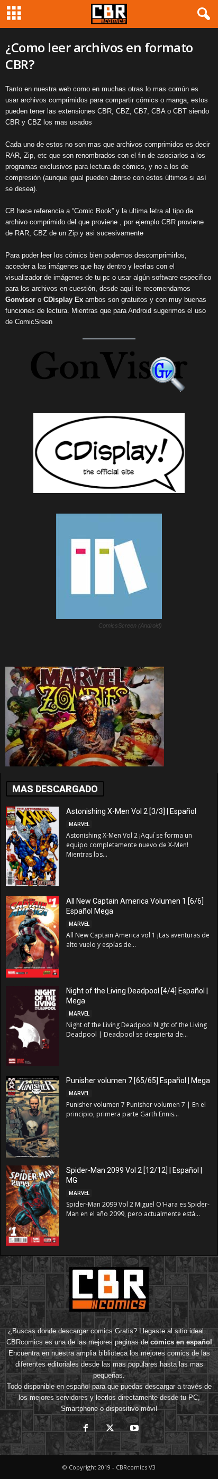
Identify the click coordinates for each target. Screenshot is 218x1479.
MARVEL (79, 824)
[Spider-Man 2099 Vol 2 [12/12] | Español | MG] (32, 1205)
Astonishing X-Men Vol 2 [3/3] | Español (131, 811)
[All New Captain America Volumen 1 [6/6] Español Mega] (32, 937)
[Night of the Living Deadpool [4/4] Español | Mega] (32, 1026)
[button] (201, 14)
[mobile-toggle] (14, 14)
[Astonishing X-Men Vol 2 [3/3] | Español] (32, 846)
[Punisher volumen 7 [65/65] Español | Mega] (32, 1116)
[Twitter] (110, 1429)
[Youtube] (133, 1429)
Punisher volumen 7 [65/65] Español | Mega (138, 1080)
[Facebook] (86, 1429)
